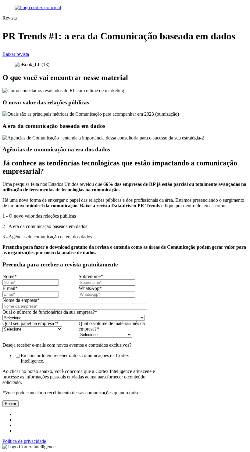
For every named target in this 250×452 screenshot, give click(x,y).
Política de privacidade (24, 441)
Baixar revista (15, 54)
